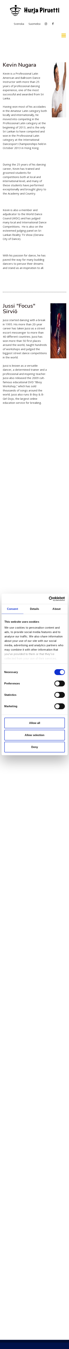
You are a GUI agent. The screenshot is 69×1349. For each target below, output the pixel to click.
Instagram (46, 24)
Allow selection (34, 735)
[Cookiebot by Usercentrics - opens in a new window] (49, 598)
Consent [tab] (12, 608)
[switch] (59, 683)
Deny (34, 747)
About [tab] (56, 608)
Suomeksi (34, 24)
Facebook (53, 24)
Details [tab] (34, 608)
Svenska (19, 24)
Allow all (34, 722)
